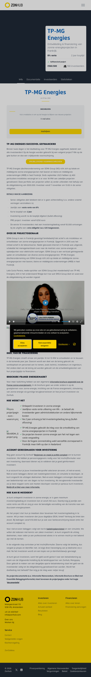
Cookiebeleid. (19, 335)
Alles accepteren (22, 344)
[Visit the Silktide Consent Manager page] (74, 344)
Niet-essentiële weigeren (44, 344)
